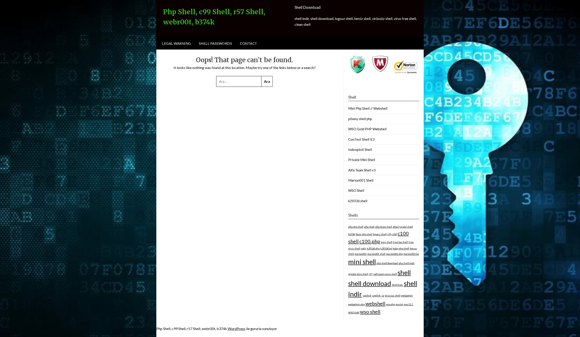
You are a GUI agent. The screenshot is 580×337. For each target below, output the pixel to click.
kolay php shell (401, 248)
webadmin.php (356, 304)
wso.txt (399, 304)
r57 (370, 274)
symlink (367, 295)
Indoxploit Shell (360, 149)
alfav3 (396, 226)
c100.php (369, 241)
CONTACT (248, 43)
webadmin (407, 295)
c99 (389, 234)
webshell (375, 303)
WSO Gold (353, 312)
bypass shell (380, 234)
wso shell (370, 312)
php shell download (387, 263)
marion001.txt (411, 253)
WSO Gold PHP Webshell (367, 129)
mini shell (362, 262)
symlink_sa (378, 295)
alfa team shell (383, 226)
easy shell (386, 242)
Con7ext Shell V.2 (361, 139)
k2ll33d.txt (386, 248)
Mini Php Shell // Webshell (367, 108)
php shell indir (407, 263)
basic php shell (364, 234)
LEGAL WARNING (176, 43)
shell (404, 272)
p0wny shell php (360, 119)
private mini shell (358, 274)
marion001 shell (376, 253)
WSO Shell (356, 190)
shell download (369, 283)
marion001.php (394, 253)
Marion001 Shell (360, 180)
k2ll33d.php (373, 248)
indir (363, 248)
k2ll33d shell (357, 201)
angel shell (406, 226)
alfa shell (369, 226)
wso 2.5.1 (408, 304)
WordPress (236, 328)
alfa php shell (355, 226)
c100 (394, 234)
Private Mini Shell (361, 160)
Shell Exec (397, 284)
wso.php (390, 304)
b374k (351, 234)
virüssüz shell (392, 295)
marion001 (361, 253)
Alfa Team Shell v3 (362, 170)
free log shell (400, 242)
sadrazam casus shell (385, 274)
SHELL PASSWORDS (215, 43)
